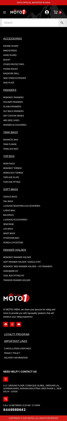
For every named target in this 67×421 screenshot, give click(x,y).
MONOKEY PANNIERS (13, 97)
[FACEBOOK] (5, 324)
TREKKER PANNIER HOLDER (16, 280)
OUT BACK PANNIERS (13, 111)
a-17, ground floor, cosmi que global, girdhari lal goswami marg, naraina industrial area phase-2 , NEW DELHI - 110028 (32, 388)
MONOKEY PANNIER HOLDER (17, 257)
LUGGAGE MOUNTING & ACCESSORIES (21, 206)
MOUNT (6, 60)
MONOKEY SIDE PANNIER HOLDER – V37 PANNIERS (27, 266)
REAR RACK (9, 164)
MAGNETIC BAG (10, 140)
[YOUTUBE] (18, 324)
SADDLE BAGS (10, 197)
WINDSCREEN (10, 50)
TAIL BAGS (8, 201)
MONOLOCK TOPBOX (13, 173)
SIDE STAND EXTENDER (14, 78)
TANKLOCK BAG (10, 149)
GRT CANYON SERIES (13, 116)
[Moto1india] (18, 12)
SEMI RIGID (8, 224)
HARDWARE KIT (10, 271)
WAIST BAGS (9, 233)
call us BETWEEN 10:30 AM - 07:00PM (21, 405)
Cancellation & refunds (17, 348)
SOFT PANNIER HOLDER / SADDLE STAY (22, 262)
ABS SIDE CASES (11, 120)
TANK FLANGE (10, 144)
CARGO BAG (9, 210)
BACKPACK (8, 215)
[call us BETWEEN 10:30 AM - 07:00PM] (5, 399)
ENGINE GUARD (10, 46)
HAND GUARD (10, 55)
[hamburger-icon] (4, 12)
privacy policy (12, 353)
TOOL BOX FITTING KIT (13, 276)
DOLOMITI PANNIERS (13, 102)
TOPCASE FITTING (11, 182)
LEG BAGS (8, 229)
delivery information (16, 358)
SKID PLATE (8, 83)
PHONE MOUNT (10, 69)
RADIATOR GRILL (11, 73)
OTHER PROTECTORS (13, 64)
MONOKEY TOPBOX (12, 168)
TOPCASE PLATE (11, 177)
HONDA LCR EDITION (13, 242)
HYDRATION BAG (11, 238)
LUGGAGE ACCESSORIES (15, 220)
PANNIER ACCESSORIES (14, 125)
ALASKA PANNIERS (12, 106)
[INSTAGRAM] (12, 324)
